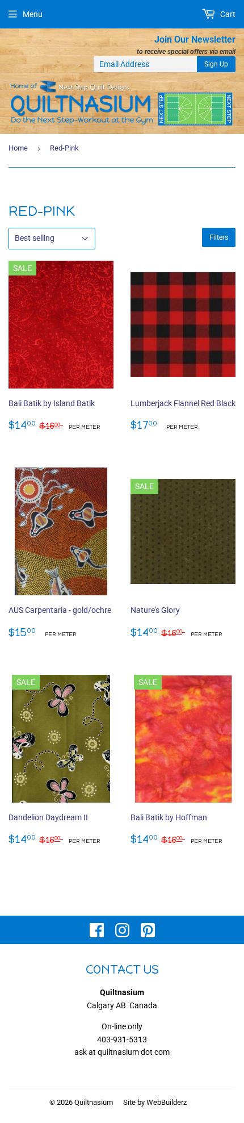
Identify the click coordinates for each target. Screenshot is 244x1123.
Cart (226, 14)
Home (18, 148)
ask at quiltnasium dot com (122, 1052)
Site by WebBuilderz (155, 1102)
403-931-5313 (122, 1039)
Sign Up (216, 64)
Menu (33, 14)
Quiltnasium (93, 1102)
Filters (218, 237)
